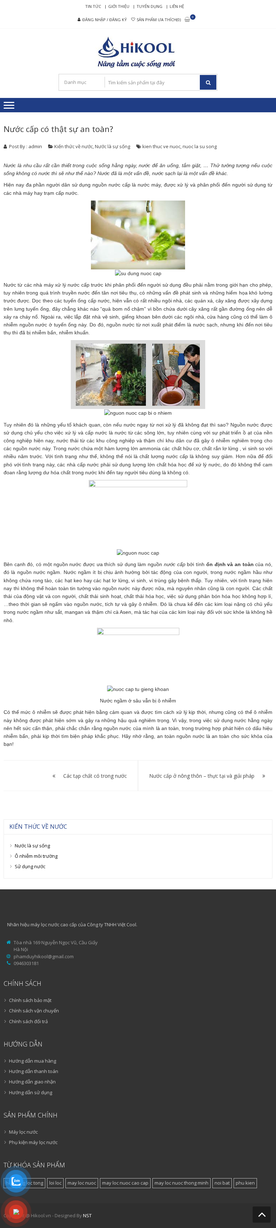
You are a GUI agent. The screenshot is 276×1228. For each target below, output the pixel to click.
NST (87, 1215)
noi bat (222, 1183)
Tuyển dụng (149, 6)
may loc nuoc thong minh (181, 1183)
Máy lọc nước (23, 1132)
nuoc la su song (200, 146)
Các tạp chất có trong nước (95, 775)
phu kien (245, 1183)
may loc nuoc (82, 1183)
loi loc (55, 1183)
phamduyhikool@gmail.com (44, 956)
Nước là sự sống (112, 146)
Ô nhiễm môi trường (36, 856)
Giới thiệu (118, 6)
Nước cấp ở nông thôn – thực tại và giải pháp (201, 775)
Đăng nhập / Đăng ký (104, 19)
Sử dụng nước (30, 866)
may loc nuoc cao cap (125, 1183)
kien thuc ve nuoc (161, 146)
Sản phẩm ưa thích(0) (159, 19)
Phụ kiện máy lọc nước (33, 1142)
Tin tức (93, 6)
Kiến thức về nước (73, 146)
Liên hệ (177, 6)
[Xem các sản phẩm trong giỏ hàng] (187, 20)
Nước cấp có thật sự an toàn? (58, 129)
